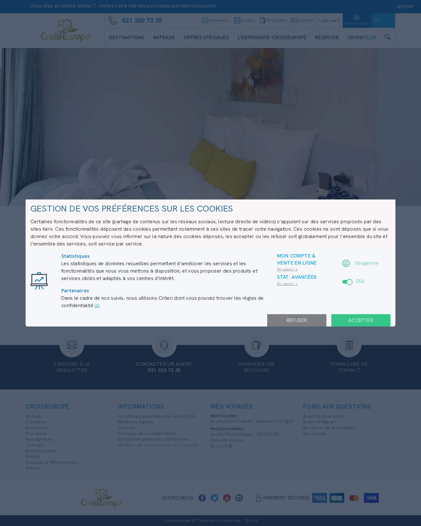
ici (97, 305)
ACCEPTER (361, 320)
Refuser (297, 320)
